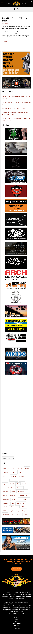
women (26, 514)
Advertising (17, 623)
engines (5, 484)
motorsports (6, 499)
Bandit (27, 468)
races (17, 507)
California (5, 476)
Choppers (21, 476)
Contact (17, 625)
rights (11, 511)
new (19, 499)
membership (21, 491)
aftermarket (6, 468)
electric (22, 480)
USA (13, 514)
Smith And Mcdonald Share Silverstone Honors (14, 108)
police (11, 507)
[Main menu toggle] (2, 2)
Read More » (5, 41)
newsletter (6, 503)
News (16, 621)
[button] (31, 2)
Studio (16, 617)
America (19, 468)
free (18, 484)
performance (20, 503)
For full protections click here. (16, 613)
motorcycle (13, 495)
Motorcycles (23, 495)
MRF (13, 499)
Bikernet (6, 472)
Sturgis (24, 511)
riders (5, 511)
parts (13, 503)
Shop (17, 511)
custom (5, 480)
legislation (6, 491)
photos (5, 507)
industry (19, 488)
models (5, 495)
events (12, 484)
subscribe (6, 514)
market (13, 491)
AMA (13, 468)
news (24, 499)
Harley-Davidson (8, 488)
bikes (20, 472)
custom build (14, 480)
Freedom (25, 484)
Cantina (13, 476)
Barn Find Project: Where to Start (15, 19)
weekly (19, 514)
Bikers (14, 472)
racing (23, 507)
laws (26, 488)
